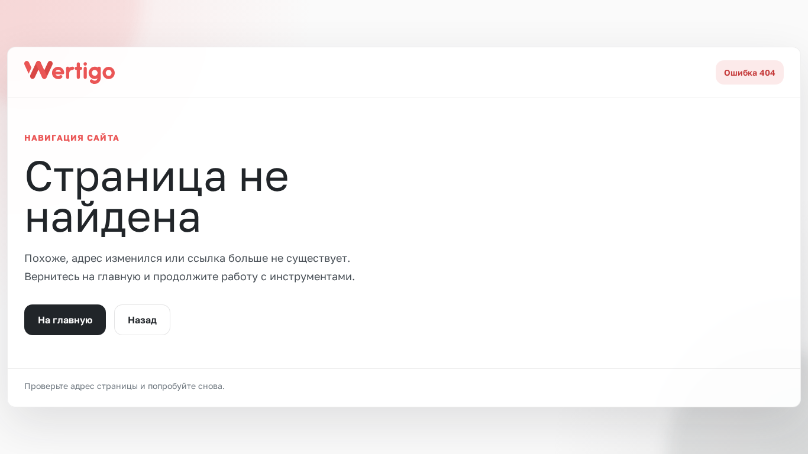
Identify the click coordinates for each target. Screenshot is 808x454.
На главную (65, 320)
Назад (142, 320)
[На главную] (69, 72)
